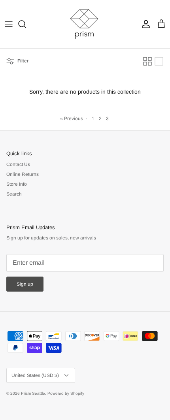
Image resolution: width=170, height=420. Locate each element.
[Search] (26, 24)
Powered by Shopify (65, 393)
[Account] (144, 24)
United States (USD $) (35, 375)
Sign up (25, 284)
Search (14, 194)
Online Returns (22, 174)
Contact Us (18, 164)
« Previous (71, 118)
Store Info (16, 184)
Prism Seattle (33, 393)
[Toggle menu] (8, 24)
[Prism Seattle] (85, 24)
